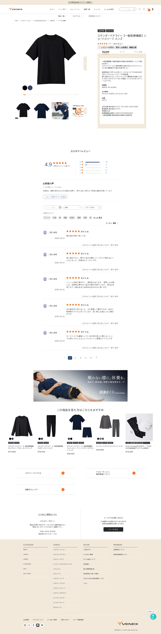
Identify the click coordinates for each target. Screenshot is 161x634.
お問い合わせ (65, 619)
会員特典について (119, 549)
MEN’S (25, 549)
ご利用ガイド (87, 549)
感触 (65, 218)
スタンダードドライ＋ (59, 554)
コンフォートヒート (58, 602)
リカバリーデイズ (58, 559)
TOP (16, 20)
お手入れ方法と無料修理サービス (93, 578)
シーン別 (61, 9)
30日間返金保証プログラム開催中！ (80, 2)
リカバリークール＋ (59, 549)
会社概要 (26, 619)
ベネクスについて (38, 619)
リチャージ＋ (57, 573)
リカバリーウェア (25, 20)
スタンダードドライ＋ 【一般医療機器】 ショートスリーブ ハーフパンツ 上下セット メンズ (80, 448)
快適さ (72, 218)
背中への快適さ (122, 47)
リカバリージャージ (59, 588)
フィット (47, 218)
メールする (113, 529)
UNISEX (25, 559)
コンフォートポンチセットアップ (62, 564)
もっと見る (97, 217)
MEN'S (52, 20)
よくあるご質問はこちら (47, 514)
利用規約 (86, 564)
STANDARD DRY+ (40, 20)
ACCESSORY (27, 564)
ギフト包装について (89, 559)
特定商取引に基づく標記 (90, 573)
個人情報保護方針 (89, 569)
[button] (24, 94)
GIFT (24, 569)
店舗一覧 (87, 9)
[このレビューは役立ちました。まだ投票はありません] (111, 245)
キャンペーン (75, 9)
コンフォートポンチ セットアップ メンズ (109, 446)
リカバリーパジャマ (59, 583)
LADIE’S (25, 554)
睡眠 (79, 218)
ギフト (52, 9)
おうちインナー (57, 607)
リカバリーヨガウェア (59, 593)
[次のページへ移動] (96, 358)
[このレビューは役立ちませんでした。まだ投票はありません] (116, 245)
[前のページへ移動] (65, 358)
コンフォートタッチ (58, 597)
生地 (54, 218)
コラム (85, 583)
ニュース (97, 9)
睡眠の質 (132, 47)
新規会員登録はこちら (120, 554)
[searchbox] (50, 207)
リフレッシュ (57, 569)
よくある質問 (109, 9)
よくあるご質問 (88, 554)
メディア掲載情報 (78, 619)
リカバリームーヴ (58, 578)
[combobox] (72, 207)
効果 (85, 218)
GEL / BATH (27, 574)
